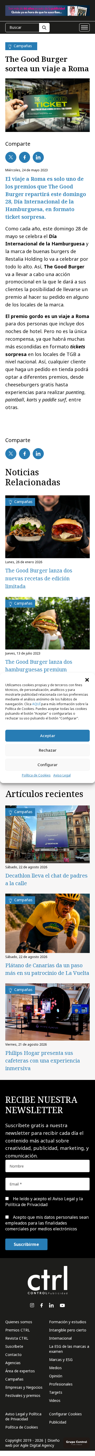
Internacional (60, 1338)
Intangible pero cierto (67, 1329)
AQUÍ (36, 704)
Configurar (47, 764)
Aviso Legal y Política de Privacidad (23, 1416)
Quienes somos (18, 1321)
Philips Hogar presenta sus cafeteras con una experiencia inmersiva (42, 1060)
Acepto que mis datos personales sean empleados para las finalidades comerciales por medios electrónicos (47, 1223)
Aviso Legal (62, 775)
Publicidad (57, 1422)
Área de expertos (20, 1370)
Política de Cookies (36, 775)
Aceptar (47, 735)
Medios (55, 1367)
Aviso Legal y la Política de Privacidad (44, 1201)
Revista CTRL (16, 1338)
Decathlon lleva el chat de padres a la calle (46, 879)
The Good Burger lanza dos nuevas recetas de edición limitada (38, 578)
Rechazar (47, 750)
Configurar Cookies (65, 1413)
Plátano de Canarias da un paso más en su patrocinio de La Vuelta (47, 969)
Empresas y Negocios (23, 1387)
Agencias (13, 1362)
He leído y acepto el (44, 1201)
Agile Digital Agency (37, 1445)
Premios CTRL (17, 1329)
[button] (87, 679)
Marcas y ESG (61, 1359)
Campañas (14, 1379)
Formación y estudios (67, 1321)
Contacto (13, 1354)
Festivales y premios (22, 1395)
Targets (55, 1392)
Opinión (55, 1375)
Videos (54, 1400)
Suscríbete (14, 1346)
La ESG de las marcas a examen (69, 1349)
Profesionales (61, 1384)
